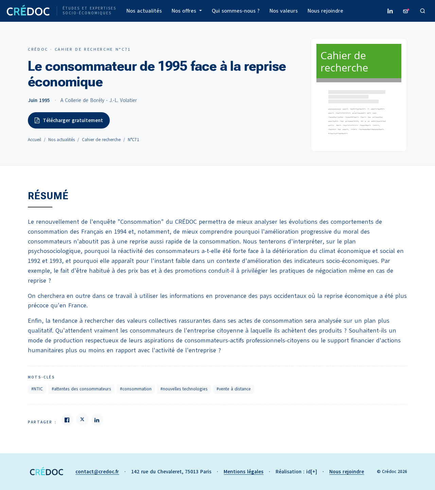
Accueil (34, 140)
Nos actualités (144, 11)
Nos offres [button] (185, 11)
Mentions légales (243, 471)
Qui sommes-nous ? (236, 11)
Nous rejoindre (325, 11)
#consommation (136, 389)
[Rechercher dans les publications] (423, 11)
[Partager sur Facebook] (67, 420)
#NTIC (37, 389)
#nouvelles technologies (184, 389)
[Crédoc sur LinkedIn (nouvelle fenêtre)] (390, 11)
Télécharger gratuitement (73, 120)
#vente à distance (233, 389)
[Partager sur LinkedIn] (97, 420)
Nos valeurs (283, 11)
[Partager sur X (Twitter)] (82, 419)
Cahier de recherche (101, 140)
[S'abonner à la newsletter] (406, 11)
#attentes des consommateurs (81, 389)
